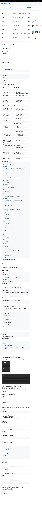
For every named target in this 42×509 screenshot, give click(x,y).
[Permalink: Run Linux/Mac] (1, 270)
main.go (3, 37)
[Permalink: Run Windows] (1, 310)
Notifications (31, 3)
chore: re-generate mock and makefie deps (18, 38)
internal (3, 13)
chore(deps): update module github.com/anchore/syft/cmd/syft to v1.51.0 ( (21, 26)
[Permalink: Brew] (1, 73)
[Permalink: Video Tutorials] (1, 491)
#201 (20, 25)
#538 (25, 18)
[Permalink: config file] (1, 340)
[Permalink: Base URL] (1, 409)
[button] (28, 74)
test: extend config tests (16, 21)
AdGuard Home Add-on (20, 359)
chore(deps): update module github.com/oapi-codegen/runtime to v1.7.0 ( (21, 34)
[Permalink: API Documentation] (1, 404)
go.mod (3, 34)
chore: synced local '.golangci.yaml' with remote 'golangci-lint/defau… (20, 13)
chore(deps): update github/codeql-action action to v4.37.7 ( (20, 10)
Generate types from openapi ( (16, 25)
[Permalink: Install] (1, 67)
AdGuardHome (7, 46)
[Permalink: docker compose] (1, 338)
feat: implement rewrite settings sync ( (17, 17)
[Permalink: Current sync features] (1, 51)
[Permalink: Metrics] (1, 475)
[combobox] (22, 7)
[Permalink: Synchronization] (1, 431)
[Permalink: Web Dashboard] (1, 484)
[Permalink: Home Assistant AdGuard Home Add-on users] (1, 357)
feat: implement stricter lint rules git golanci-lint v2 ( (18, 18)
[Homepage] (1, 1)
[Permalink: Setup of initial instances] (1, 62)
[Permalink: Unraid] (1, 351)
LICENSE (3, 29)
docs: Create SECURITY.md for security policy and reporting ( (20, 33)
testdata (3, 17)
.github (3, 10)
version (3, 18)
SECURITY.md (4, 33)
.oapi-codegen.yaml (4, 25)
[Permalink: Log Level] (1, 391)
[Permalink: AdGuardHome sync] (1, 44)
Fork (35, 3)
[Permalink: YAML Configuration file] (1, 160)
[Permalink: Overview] (1, 406)
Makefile (3, 30)
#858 (22, 17)
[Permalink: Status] (1, 439)
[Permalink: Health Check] (1, 421)
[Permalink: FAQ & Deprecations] (1, 48)
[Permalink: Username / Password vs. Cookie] (1, 259)
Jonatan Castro (8, 493)
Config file (25, 296)
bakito (3, 3)
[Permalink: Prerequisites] (1, 80)
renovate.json (3, 38)
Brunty (11, 389)
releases (6, 69)
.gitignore (3, 21)
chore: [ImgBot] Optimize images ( (17, 14)
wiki (3, 268)
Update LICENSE (15, 29)
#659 (21, 14)
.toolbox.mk (3, 26)
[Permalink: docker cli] (1, 331)
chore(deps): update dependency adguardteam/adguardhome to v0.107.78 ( (21, 30)
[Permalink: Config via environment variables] (1, 84)
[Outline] (29, 40)
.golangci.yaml (4, 22)
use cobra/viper (15, 37)
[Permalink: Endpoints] (1, 419)
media (3, 14)
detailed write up (19, 389)
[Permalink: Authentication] (1, 414)
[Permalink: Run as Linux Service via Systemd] (1, 283)
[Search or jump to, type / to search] (33, 1)
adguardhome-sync (7, 3)
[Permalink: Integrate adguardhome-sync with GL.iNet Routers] (1, 267)
